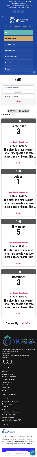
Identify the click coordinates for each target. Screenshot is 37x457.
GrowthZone (25, 323)
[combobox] (18, 92)
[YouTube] (18, 11)
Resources (9, 69)
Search (19, 101)
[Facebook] (14, 11)
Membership (10, 51)
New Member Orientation (18, 142)
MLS (7, 33)
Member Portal (10, 39)
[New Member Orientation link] (18, 134)
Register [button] (18, 163)
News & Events (11, 57)
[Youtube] (7, 362)
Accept (18, 450)
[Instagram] (22, 11)
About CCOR (10, 45)
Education (9, 63)
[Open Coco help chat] (32, 452)
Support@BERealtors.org (18, 3)
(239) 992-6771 (18, 1)
